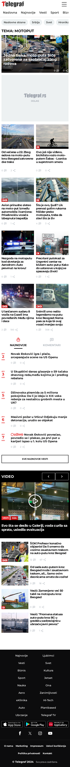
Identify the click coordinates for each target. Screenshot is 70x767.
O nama (8, 745)
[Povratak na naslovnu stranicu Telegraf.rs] (12, 4)
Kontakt (47, 753)
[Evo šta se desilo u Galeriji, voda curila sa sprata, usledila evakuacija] (35, 501)
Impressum (36, 745)
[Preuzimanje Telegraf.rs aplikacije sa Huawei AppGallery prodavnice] (58, 724)
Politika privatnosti (29, 753)
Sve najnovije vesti (35, 459)
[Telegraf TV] (50, 733)
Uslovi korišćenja (56, 745)
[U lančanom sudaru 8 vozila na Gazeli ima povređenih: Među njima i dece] (17, 296)
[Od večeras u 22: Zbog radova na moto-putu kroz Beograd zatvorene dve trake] (17, 136)
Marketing (22, 745)
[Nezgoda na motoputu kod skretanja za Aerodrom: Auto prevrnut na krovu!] (17, 243)
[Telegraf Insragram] (40, 733)
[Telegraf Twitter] (30, 733)
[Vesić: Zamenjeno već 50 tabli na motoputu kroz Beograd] (14, 599)
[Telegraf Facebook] (20, 733)
